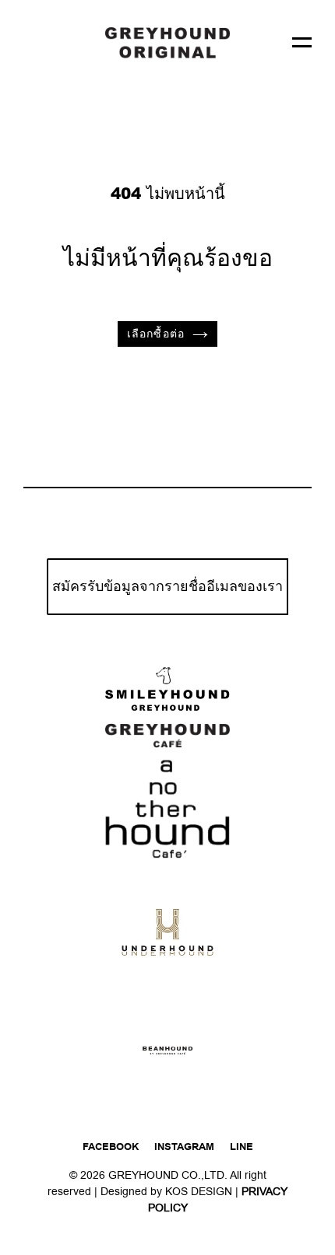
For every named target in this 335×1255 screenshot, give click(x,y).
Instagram (184, 1147)
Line (241, 1147)
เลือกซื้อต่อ (156, 334)
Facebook (111, 1147)
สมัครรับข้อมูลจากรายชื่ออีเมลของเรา (167, 586)
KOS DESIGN (200, 1191)
